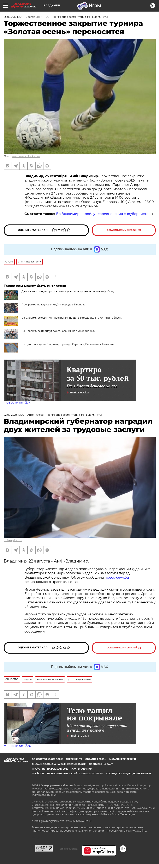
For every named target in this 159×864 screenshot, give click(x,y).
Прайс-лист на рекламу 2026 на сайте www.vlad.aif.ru (67, 773)
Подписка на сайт (101, 764)
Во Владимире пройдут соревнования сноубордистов (103, 214)
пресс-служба (117, 577)
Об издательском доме (47, 759)
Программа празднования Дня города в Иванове (53, 304)
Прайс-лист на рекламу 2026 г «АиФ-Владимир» (62, 769)
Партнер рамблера (67, 848)
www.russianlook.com (26, 156)
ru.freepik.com (13, 540)
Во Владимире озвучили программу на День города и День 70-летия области (72, 317)
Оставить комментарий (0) (124, 230)
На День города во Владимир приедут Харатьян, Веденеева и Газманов (68, 344)
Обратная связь (95, 759)
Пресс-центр (74, 759)
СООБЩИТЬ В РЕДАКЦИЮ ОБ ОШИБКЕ (129, 773)
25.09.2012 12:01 (13, 16)
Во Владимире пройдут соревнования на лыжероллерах (58, 330)
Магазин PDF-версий (122, 759)
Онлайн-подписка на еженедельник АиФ (59, 764)
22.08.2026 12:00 (14, 414)
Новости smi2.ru (17, 402)
